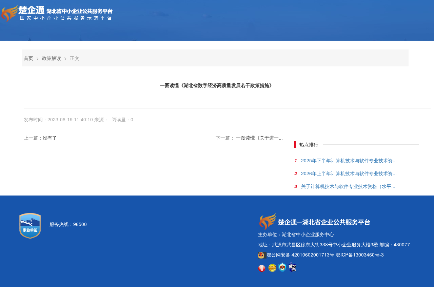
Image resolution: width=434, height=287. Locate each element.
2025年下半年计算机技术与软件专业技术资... (349, 160)
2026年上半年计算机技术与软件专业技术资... (349, 173)
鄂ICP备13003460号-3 (360, 254)
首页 (28, 58)
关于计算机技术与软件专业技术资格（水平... (348, 186)
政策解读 (51, 58)
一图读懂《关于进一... (259, 137)
